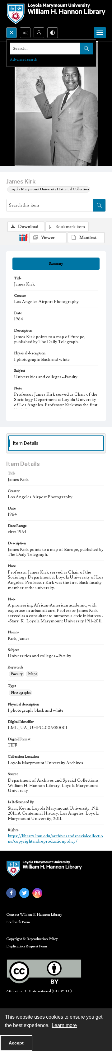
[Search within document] (99, 205)
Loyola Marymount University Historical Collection (49, 189)
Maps (32, 674)
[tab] (56, 264)
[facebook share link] (11, 893)
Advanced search (23, 59)
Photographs (21, 692)
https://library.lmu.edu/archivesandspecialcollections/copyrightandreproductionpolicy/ (55, 838)
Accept (16, 1042)
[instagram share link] (37, 893)
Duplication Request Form (26, 946)
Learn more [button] (64, 1025)
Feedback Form (18, 922)
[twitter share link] (24, 893)
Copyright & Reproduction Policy (32, 939)
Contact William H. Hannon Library (34, 914)
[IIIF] (23, 237)
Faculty (17, 674)
